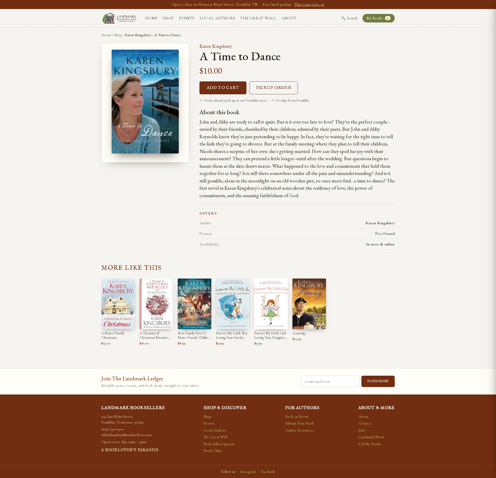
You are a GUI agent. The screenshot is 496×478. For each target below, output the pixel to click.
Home (151, 18)
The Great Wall (258, 18)
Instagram (248, 471)
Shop (168, 18)
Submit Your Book (299, 423)
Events (187, 18)
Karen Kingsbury (215, 46)
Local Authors (217, 18)
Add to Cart (223, 87)
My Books (378, 18)
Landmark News (371, 437)
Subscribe (378, 381)
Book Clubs (213, 450)
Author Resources (299, 430)
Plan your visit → (309, 4)
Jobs (361, 430)
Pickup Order (274, 87)
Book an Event (296, 416)
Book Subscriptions (219, 444)
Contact (364, 423)
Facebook (268, 471)
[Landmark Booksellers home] (119, 18)
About (289, 18)
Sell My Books (369, 444)
